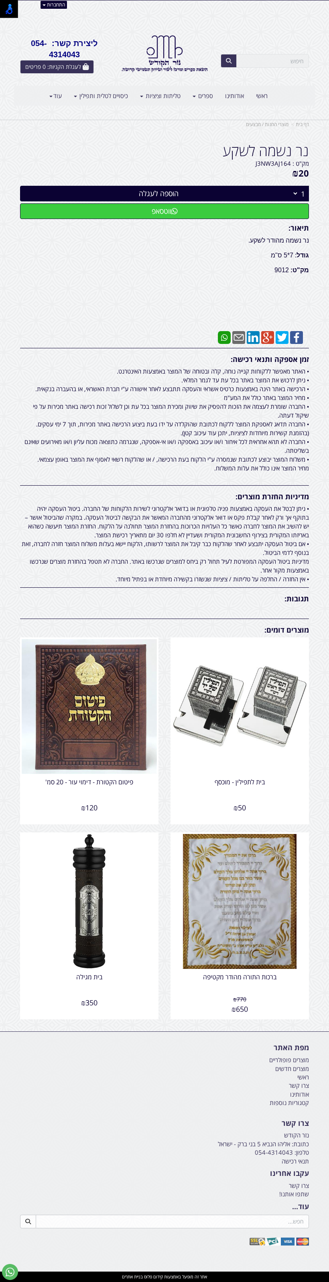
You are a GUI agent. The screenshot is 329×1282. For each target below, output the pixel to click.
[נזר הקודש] (164, 53)
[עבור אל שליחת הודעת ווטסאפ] (10, 1272)
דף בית (302, 124)
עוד (57, 96)
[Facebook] (296, 337)
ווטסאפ (161, 211)
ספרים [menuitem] (205, 96)
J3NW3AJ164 (273, 163)
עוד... (300, 1207)
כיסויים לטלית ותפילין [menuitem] (103, 96)
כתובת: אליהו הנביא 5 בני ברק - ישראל (263, 1144)
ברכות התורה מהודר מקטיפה (240, 977)
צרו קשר (295, 1123)
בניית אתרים (132, 1277)
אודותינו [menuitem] (234, 96)
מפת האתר (291, 1048)
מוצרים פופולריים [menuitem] (289, 1060)
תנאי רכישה (295, 1161)
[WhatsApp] (224, 337)
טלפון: (301, 1152)
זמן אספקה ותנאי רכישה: (270, 359)
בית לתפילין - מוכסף (240, 782)
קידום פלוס (153, 1277)
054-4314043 (274, 1152)
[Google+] (267, 337)
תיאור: (298, 228)
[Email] (238, 337)
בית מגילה (89, 977)
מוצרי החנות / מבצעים (267, 124)
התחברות (55, 4)
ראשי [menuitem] (262, 96)
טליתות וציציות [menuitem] (162, 96)
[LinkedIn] (253, 337)
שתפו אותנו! (294, 1194)
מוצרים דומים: (286, 630)
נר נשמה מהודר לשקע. (278, 240)
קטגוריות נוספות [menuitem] (289, 1103)
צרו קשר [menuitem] (299, 1085)
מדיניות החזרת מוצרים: (272, 496)
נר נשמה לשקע (266, 151)
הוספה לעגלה (159, 193)
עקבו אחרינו (289, 1173)
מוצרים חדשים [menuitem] (292, 1069)
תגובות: (296, 598)
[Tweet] (282, 337)
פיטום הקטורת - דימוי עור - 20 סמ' (89, 782)
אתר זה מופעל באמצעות (164, 1277)
